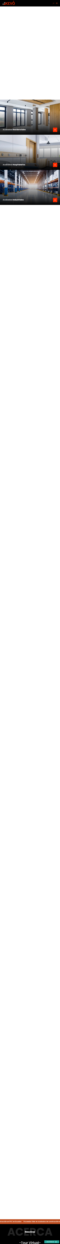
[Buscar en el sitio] (53, 3)
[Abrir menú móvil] (57, 3)
